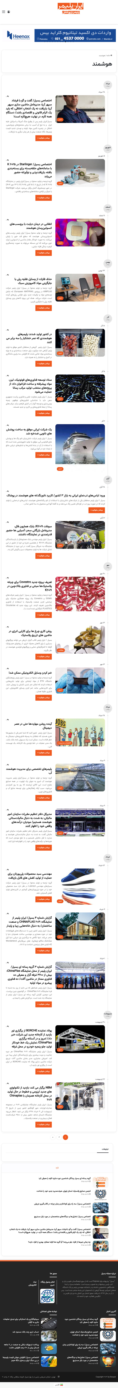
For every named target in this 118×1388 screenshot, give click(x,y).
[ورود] (8, 13)
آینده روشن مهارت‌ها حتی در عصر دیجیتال (33, 726)
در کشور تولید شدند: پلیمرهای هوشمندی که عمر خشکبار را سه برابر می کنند (29, 338)
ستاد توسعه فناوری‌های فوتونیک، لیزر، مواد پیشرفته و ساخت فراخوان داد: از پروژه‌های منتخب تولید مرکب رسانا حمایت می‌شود (30, 386)
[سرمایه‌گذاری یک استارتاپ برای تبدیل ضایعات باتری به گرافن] (49, 1323)
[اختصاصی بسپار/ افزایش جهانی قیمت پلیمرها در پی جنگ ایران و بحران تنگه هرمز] (49, 1361)
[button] (73, 41)
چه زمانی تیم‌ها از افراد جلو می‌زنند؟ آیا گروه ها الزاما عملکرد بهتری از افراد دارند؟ (59, 1242)
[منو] (3, 13)
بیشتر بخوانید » (44, 138)
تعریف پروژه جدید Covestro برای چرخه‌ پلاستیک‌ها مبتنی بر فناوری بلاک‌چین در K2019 (29, 586)
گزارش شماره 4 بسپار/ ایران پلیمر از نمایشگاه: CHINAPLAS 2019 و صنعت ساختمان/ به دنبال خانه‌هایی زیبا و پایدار (29, 922)
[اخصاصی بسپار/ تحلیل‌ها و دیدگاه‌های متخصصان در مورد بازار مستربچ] (101, 1220)
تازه (57, 1167)
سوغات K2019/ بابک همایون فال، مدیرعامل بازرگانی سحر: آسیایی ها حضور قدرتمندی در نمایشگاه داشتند (29, 530)
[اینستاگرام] (58, 1376)
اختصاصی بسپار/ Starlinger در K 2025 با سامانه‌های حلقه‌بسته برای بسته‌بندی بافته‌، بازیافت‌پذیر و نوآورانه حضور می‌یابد (29, 170)
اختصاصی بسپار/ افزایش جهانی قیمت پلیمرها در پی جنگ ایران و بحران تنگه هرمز (21, 1359)
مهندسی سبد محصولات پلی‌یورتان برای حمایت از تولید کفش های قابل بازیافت (30, 876)
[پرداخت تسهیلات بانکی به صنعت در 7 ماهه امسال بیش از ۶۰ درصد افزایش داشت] (49, 1348)
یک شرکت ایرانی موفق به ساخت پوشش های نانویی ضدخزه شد (29, 431)
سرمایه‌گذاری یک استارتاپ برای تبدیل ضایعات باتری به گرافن (21, 1321)
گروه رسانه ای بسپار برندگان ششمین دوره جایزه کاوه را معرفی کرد (65, 1178)
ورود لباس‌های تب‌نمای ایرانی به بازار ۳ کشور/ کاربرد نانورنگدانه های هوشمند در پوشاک (56, 495)
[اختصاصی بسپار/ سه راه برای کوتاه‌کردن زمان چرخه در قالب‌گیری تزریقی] (101, 1208)
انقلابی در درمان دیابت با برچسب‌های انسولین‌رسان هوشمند (31, 226)
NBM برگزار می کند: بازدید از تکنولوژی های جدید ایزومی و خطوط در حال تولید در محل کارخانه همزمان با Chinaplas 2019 (29, 1093)
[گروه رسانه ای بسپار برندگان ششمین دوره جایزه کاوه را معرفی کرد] (101, 1182)
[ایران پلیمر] (59, 12)
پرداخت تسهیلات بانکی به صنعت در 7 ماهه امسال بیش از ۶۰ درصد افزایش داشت (21, 1346)
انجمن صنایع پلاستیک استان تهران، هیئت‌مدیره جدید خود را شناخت (64, 1191)
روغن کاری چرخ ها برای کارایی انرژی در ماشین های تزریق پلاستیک (30, 633)
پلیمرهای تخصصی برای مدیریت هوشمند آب (29, 771)
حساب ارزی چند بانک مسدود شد (26, 1332)
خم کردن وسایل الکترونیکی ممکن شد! (30, 673)
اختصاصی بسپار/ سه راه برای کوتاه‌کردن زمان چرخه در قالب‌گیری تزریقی (62, 1204)
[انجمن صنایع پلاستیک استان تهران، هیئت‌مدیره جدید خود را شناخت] (101, 1195)
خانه (108, 55)
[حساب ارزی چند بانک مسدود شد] (49, 1336)
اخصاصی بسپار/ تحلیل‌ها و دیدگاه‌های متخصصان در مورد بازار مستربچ (62, 1216)
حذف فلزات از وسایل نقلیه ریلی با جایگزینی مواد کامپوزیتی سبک (33, 281)
